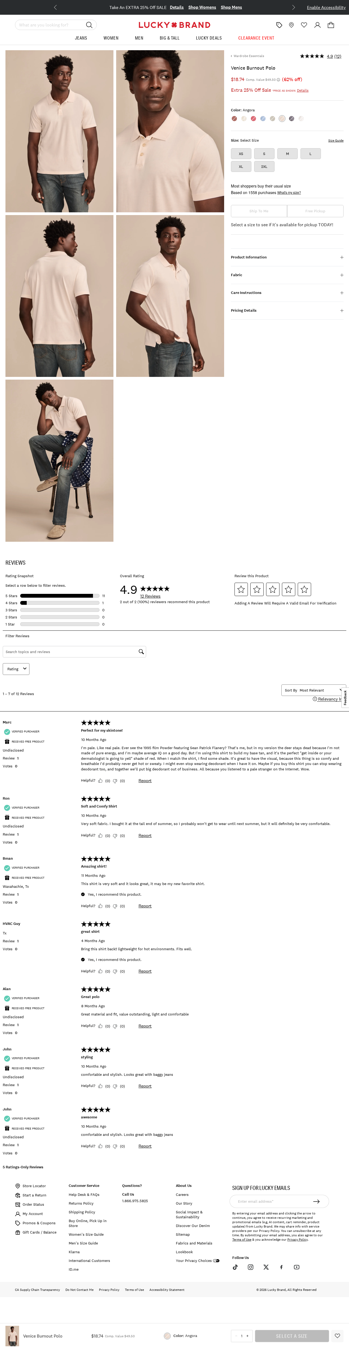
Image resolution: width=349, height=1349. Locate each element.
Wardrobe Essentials (249, 56)
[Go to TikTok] (235, 1267)
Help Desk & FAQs (84, 1194)
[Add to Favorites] (337, 1336)
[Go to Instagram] (251, 1267)
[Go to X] (266, 1267)
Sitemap (183, 1234)
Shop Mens (231, 7)
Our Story (184, 1203)
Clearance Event (256, 38)
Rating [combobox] (12, 668)
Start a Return (34, 1195)
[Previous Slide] (60, 7)
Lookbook (184, 1251)
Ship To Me (258, 211)
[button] (331, 25)
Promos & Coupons (39, 1222)
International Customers (89, 1260)
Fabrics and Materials (194, 1243)
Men (139, 38)
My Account (33, 1213)
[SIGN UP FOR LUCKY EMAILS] (316, 1201)
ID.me (74, 1269)
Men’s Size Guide (83, 1243)
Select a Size (292, 1336)
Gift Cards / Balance (39, 1232)
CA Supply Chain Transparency (37, 1290)
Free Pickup (315, 211)
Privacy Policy (297, 1239)
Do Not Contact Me (79, 1290)
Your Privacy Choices (194, 1260)
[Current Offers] (279, 25)
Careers (182, 1194)
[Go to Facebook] (281, 1267)
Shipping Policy (82, 1212)
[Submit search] (89, 25)
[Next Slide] (289, 7)
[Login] (317, 25)
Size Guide (336, 140)
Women (111, 38)
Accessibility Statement (167, 1290)
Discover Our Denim (193, 1225)
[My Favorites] (304, 25)
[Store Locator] (291, 25)
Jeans (81, 38)
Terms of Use (241, 1239)
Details (177, 7)
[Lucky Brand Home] (174, 25)
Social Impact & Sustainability (189, 1214)
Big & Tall (170, 38)
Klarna (74, 1251)
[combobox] (318, 690)
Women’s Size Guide (86, 1234)
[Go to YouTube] (297, 1267)
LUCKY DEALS (209, 38)
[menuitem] (81, 40)
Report (145, 780)
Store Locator (34, 1185)
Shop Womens (202, 7)
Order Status (33, 1204)
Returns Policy (81, 1203)
